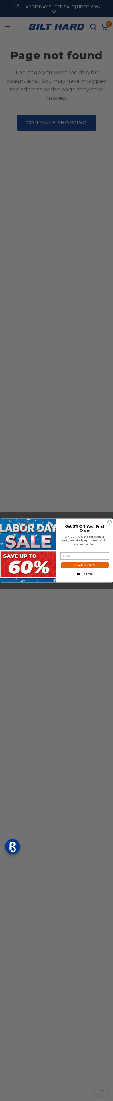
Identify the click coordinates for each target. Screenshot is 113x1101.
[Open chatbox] (12, 846)
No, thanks (85, 574)
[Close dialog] (109, 522)
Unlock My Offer (85, 565)
